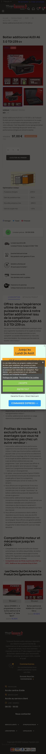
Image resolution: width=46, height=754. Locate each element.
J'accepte (23, 383)
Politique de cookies (10, 377)
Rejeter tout (23, 389)
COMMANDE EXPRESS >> (24, 403)
